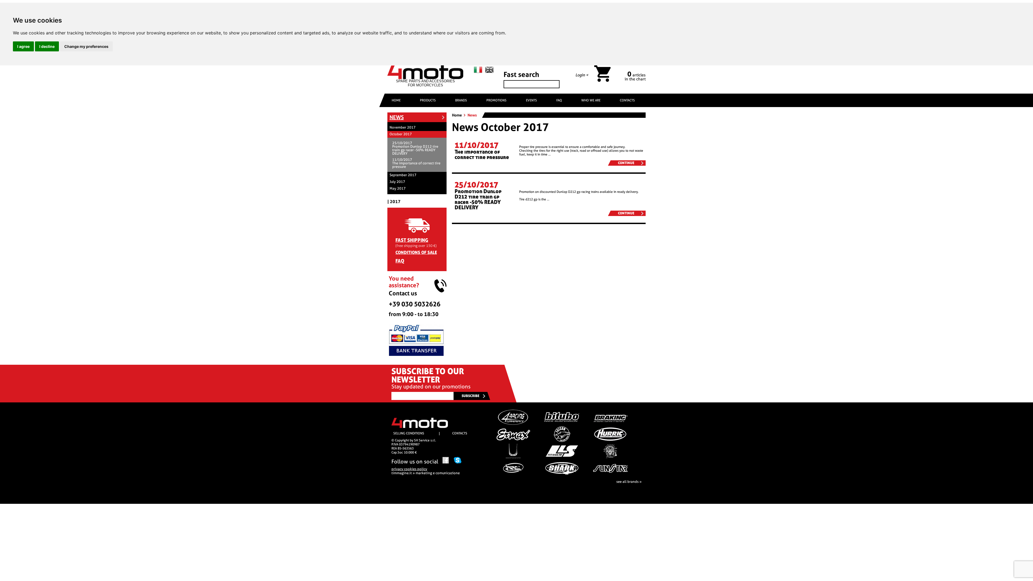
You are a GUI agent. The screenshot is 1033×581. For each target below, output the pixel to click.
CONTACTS (627, 100)
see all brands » (629, 482)
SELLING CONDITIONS (408, 433)
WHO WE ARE (590, 100)
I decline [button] (47, 46)
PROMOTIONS (496, 100)
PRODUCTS (428, 100)
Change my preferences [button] (86, 46)
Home (457, 115)
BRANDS (461, 100)
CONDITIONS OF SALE (416, 252)
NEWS (397, 117)
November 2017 (403, 127)
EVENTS (531, 100)
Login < (581, 75)
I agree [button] (23, 46)
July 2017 (397, 181)
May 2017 (398, 188)
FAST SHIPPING (411, 240)
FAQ (559, 100)
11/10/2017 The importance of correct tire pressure (416, 163)
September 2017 (403, 175)
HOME (396, 100)
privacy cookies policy (409, 469)
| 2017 (394, 201)
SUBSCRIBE (470, 396)
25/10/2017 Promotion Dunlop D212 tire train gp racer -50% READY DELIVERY (415, 148)
